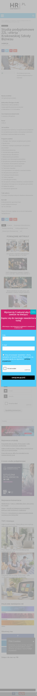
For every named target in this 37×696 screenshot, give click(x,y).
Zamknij (33, 312)
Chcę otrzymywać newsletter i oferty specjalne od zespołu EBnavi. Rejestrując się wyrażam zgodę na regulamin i (17, 358)
